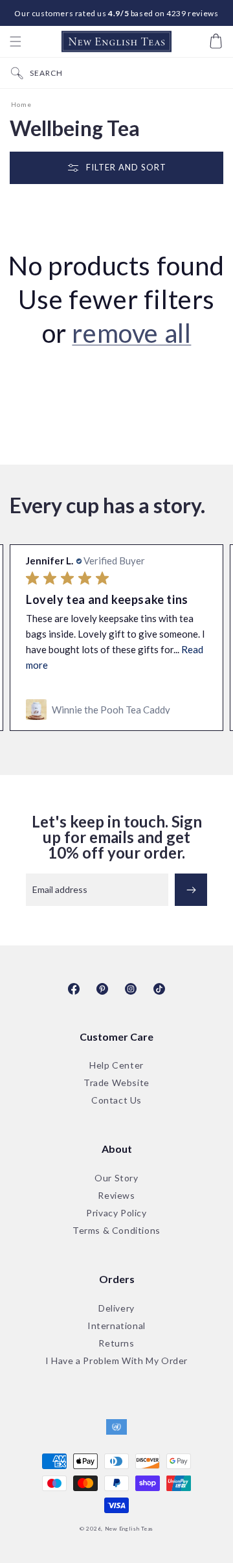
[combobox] (128, 72)
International (116, 1326)
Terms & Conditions (116, 1230)
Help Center (116, 1065)
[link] (116, 709)
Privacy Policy (116, 1213)
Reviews (116, 1195)
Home (21, 104)
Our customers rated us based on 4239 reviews (116, 13)
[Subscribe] (191, 890)
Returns (116, 1343)
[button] (15, 41)
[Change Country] (116, 1428)
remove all (131, 333)
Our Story (116, 1178)
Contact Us (116, 1100)
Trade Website (116, 1083)
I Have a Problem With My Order (116, 1361)
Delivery (116, 1308)
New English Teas (129, 1528)
